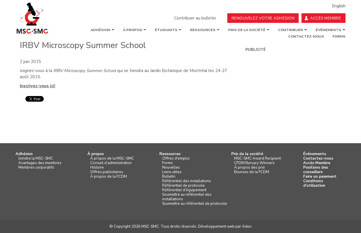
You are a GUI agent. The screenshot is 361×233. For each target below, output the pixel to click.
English (338, 6)
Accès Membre (316, 163)
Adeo (247, 226)
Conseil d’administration (111, 163)
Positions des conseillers (315, 169)
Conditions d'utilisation (314, 183)
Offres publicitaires (106, 172)
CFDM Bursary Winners (254, 163)
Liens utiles (172, 172)
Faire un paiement (319, 176)
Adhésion (100, 29)
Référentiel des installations (186, 181)
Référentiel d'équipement (184, 190)
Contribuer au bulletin (195, 18)
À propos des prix (249, 167)
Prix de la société (246, 29)
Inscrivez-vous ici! (37, 86)
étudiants (166, 29)
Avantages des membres (39, 163)
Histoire (97, 167)
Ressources (202, 29)
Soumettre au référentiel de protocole (194, 203)
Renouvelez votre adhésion (263, 18)
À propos (132, 29)
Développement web (216, 226)
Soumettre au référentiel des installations (187, 196)
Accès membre (325, 18)
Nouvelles (171, 167)
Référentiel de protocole (183, 185)
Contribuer (290, 29)
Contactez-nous (318, 158)
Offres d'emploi (176, 158)
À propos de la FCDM (108, 176)
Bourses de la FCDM (251, 172)
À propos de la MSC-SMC (112, 158)
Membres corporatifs (36, 167)
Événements (328, 29)
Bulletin (168, 176)
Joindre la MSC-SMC (35, 158)
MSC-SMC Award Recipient (257, 158)
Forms (167, 163)
